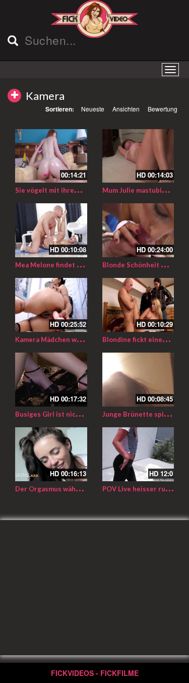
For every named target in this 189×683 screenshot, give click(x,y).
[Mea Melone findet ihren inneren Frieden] (51, 230)
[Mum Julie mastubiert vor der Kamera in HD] (138, 156)
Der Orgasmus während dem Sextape (74, 489)
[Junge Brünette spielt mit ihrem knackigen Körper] (138, 380)
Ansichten (126, 108)
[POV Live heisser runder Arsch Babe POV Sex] (138, 454)
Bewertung (162, 108)
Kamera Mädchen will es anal (60, 339)
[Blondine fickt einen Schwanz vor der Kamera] (138, 305)
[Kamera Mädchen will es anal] (51, 305)
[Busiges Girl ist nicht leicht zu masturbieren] (51, 380)
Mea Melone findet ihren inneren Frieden (81, 265)
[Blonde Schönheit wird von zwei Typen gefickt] (138, 230)
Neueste (92, 108)
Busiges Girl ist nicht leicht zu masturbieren (86, 414)
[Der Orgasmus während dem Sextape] (51, 454)
